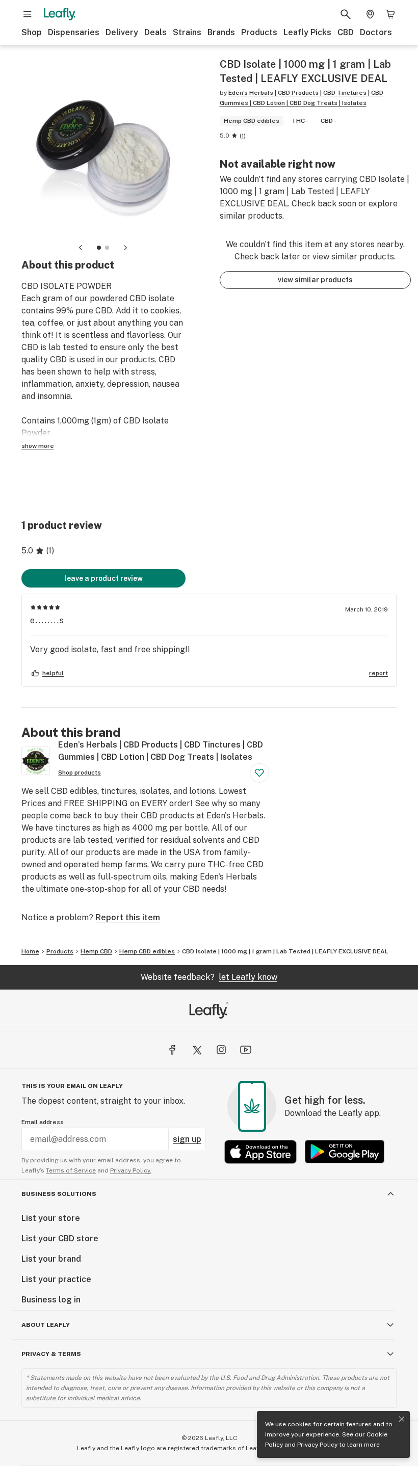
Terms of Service (71, 1170)
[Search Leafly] (345, 14)
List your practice (56, 1279)
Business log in (51, 1299)
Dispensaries (73, 32)
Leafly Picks (307, 32)
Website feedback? (209, 977)
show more (37, 445)
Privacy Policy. (130, 1170)
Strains (187, 32)
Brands (221, 32)
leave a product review (103, 578)
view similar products (315, 280)
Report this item (127, 917)
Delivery (122, 32)
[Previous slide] (80, 248)
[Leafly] (59, 14)
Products (259, 32)
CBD (345, 32)
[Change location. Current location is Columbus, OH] (370, 14)
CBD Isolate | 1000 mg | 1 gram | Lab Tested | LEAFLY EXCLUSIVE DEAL (285, 951)
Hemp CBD (96, 951)
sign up (187, 1139)
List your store (50, 1218)
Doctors (376, 32)
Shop (31, 32)
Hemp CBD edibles (147, 951)
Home (30, 951)
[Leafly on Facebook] (172, 1050)
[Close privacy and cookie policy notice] (402, 1419)
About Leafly (45, 1324)
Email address (42, 1122)
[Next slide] (125, 248)
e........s (47, 620)
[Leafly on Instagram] (221, 1050)
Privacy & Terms (51, 1353)
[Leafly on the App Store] (260, 1152)
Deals (155, 32)
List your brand (51, 1259)
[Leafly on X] (197, 1050)
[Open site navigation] (27, 14)
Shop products (79, 772)
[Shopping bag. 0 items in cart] (390, 14)
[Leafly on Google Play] (344, 1152)
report (378, 673)
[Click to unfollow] (259, 773)
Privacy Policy (317, 1444)
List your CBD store (59, 1238)
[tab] (99, 248)
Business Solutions (58, 1193)
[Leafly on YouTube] (245, 1050)
